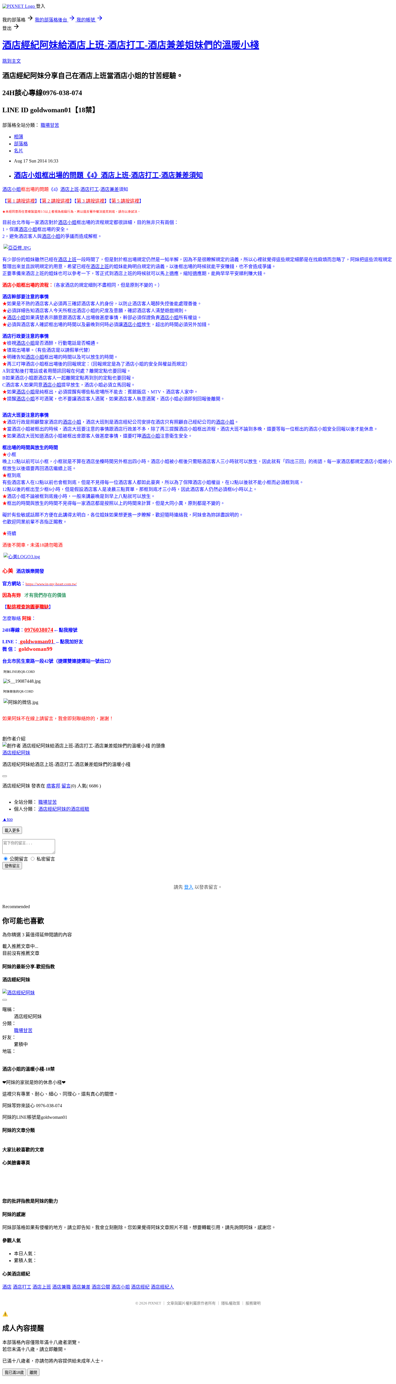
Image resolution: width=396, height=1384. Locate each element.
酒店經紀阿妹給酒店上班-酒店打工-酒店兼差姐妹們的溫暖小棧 (130, 45)
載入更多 (12, 830)
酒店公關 (101, 1286)
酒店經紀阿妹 (16, 752)
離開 (33, 1372)
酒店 (7, 1286)
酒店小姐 (11, 189)
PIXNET (154, 1303)
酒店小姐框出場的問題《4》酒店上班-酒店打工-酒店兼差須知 (108, 175)
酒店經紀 (140, 1286)
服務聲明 (253, 1303)
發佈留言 (12, 866)
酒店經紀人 (162, 1286)
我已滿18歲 (14, 1372)
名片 (18, 150)
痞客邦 (53, 785)
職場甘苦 (50, 125)
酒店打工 (89, 189)
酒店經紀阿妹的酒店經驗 (63, 809)
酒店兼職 (61, 1286)
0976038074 (38, 630)
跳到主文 (11, 61)
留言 (66, 785)
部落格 (21, 143)
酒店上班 (69, 189)
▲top (7, 819)
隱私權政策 (230, 1303)
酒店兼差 (109, 189)
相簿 (18, 136)
